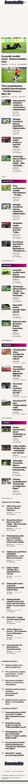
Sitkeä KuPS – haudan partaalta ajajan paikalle (19, 308)
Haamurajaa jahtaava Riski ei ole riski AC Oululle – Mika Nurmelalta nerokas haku (19, 162)
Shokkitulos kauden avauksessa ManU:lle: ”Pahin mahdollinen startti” (18, 144)
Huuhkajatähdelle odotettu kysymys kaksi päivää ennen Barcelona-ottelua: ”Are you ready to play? (16, 603)
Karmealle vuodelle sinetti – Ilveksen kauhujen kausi (14, 59)
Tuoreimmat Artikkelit (10, 661)
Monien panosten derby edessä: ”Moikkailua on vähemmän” (19, 431)
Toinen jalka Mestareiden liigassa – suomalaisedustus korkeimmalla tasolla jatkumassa (20, 467)
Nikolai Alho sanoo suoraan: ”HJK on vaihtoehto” (14, 508)
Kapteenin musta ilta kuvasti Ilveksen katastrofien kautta (19, 326)
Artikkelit (6, 423)
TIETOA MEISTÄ (5, 777)
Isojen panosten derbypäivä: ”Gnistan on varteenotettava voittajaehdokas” (19, 105)
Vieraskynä (6, 345)
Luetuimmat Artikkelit (10, 708)
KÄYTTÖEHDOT (5, 778)
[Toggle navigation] (25, 2)
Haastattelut (7, 181)
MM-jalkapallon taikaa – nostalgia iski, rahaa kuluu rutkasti (19, 354)
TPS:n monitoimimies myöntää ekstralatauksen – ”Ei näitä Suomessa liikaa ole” (14, 90)
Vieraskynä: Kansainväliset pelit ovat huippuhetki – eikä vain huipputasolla (19, 372)
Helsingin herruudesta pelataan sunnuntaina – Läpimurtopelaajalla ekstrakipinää (15, 692)
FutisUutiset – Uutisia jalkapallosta (13, 771)
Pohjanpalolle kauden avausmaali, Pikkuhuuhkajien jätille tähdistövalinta (15, 587)
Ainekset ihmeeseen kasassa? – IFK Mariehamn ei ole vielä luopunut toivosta (16, 632)
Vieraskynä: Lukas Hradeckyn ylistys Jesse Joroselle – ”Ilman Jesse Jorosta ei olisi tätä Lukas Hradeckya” (18, 393)
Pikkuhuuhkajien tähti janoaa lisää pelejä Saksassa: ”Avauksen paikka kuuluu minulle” (15, 539)
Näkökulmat (7, 265)
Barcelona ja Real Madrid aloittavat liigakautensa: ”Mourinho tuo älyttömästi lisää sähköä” (19, 248)
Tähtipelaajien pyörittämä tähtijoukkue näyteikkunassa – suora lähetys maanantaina (16, 555)
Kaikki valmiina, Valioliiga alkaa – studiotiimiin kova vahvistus (19, 449)
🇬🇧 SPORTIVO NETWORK (14, 777)
